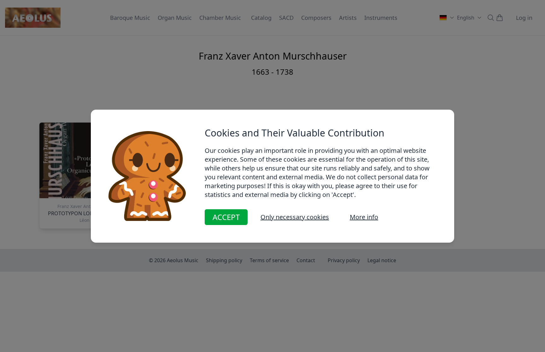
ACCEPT (226, 217)
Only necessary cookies (295, 217)
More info (364, 217)
